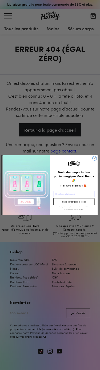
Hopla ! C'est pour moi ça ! (74, 201)
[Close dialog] (94, 158)
